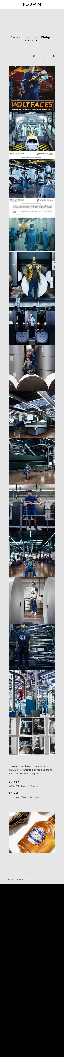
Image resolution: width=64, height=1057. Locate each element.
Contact (31, 880)
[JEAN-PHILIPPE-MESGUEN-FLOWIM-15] (32, 88)
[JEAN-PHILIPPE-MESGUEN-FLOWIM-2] (32, 181)
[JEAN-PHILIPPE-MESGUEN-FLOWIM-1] (32, 134)
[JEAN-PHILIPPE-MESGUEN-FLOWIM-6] (32, 413)
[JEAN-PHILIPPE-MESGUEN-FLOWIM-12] (32, 692)
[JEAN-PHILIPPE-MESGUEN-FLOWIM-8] (32, 460)
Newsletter (52, 880)
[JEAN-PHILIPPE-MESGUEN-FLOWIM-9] (32, 553)
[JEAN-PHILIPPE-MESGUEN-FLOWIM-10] (32, 599)
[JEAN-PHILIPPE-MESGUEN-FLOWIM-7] (32, 506)
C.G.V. (41, 880)
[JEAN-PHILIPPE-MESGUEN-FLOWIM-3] (32, 320)
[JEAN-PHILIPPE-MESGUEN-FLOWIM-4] (32, 274)
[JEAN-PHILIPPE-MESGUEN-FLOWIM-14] (32, 734)
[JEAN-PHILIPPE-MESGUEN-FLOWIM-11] (32, 646)
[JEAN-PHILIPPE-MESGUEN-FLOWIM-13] (32, 227)
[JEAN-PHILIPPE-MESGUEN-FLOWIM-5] (32, 367)
